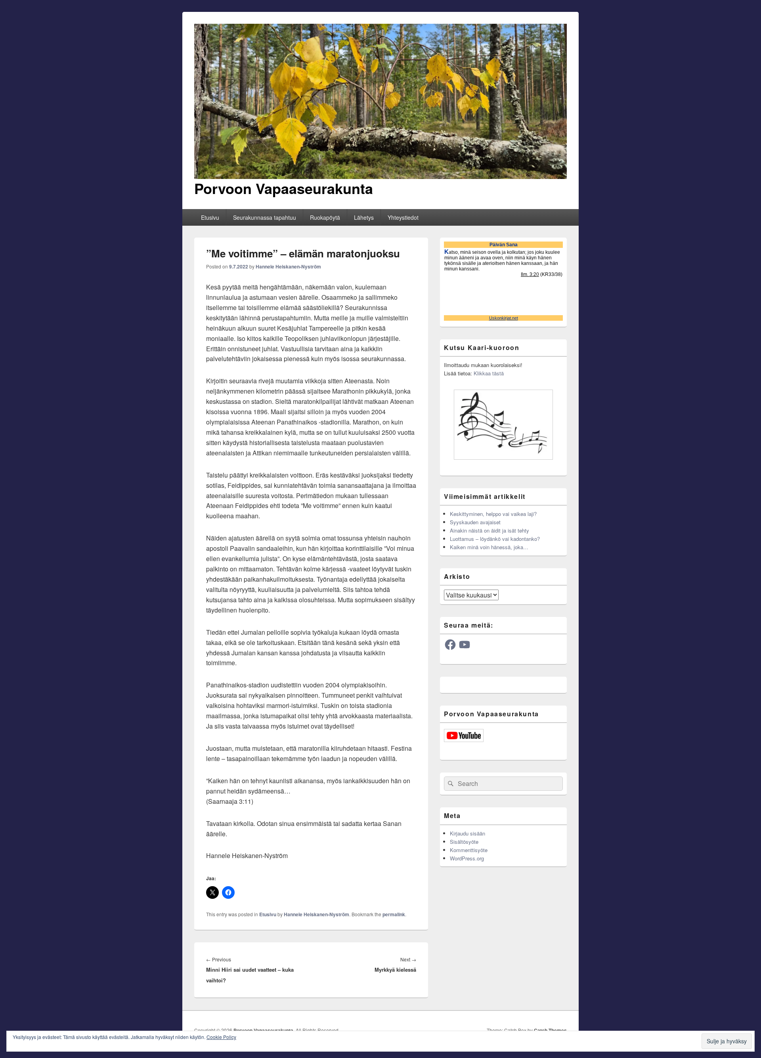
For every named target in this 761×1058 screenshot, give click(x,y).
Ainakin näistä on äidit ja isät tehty (489, 530)
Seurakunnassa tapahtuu (264, 217)
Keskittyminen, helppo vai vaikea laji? (493, 514)
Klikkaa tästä (489, 373)
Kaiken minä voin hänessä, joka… (489, 547)
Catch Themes (550, 1030)
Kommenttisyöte (469, 850)
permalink (393, 914)
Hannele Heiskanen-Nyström (288, 266)
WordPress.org (467, 858)
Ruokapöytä (325, 217)
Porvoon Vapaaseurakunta (283, 188)
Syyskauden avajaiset (475, 522)
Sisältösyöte (464, 841)
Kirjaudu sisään (467, 833)
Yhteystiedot (403, 217)
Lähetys (364, 217)
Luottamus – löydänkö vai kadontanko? (495, 538)
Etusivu (210, 217)
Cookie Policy (221, 1036)
